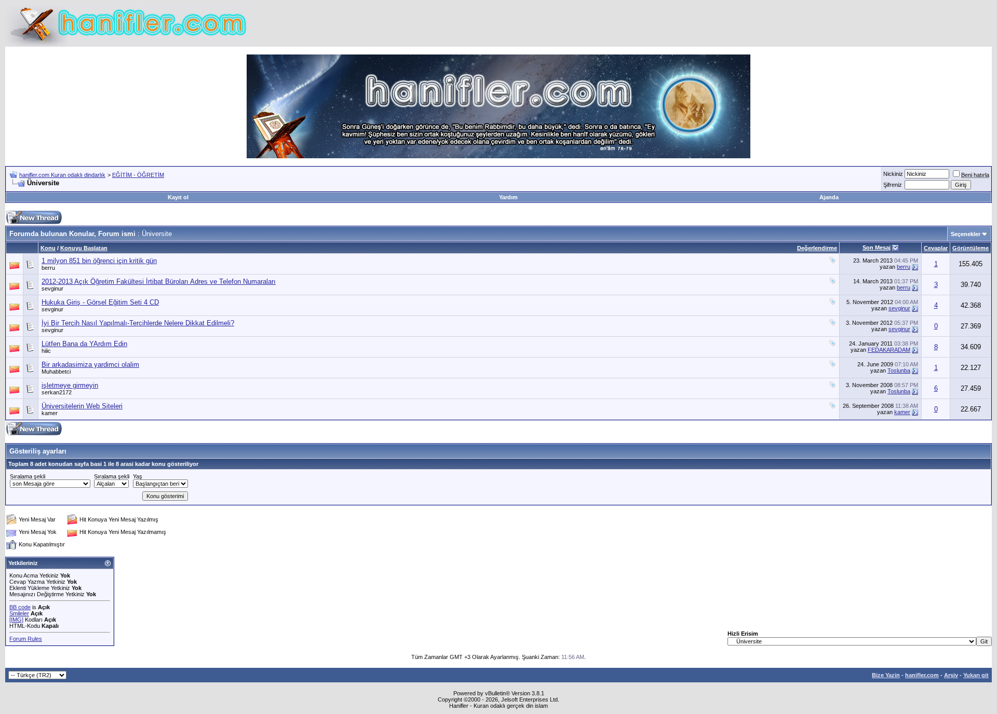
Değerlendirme (817, 248)
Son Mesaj (877, 247)
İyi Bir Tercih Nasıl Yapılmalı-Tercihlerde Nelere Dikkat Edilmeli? (138, 323)
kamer (50, 413)
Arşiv (951, 675)
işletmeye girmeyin (70, 385)
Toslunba (898, 370)
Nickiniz (893, 174)
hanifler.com (922, 675)
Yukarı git (976, 675)
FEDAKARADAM (889, 350)
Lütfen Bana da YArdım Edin (84, 344)
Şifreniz (892, 185)
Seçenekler (965, 234)
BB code (20, 607)
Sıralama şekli (27, 476)
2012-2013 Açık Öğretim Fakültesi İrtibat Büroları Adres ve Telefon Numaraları (159, 281)
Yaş (137, 476)
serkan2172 (57, 392)
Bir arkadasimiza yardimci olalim (90, 364)
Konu (48, 248)
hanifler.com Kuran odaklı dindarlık (62, 175)
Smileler (19, 613)
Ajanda (829, 197)
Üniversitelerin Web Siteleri (82, 406)
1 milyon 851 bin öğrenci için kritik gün (99, 261)
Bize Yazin (886, 675)
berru (48, 268)
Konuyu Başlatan (83, 248)
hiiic (46, 351)
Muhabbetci (56, 371)
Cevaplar (936, 248)
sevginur (52, 288)
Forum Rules (25, 639)
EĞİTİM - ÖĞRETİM (138, 175)
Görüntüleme (970, 248)
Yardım (508, 197)
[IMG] (16, 619)
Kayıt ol (178, 197)
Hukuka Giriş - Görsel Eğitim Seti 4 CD (100, 302)
